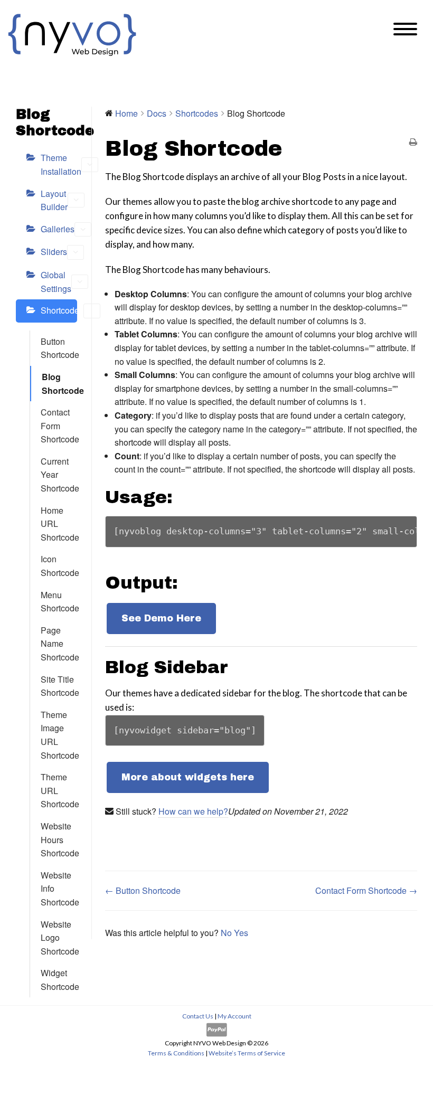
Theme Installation (59, 164)
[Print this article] (413, 142)
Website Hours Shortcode (59, 839)
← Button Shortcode (143, 890)
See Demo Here (161, 618)
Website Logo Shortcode (59, 937)
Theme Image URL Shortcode (59, 735)
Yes (241, 933)
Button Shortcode (59, 348)
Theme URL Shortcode (59, 790)
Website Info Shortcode (59, 888)
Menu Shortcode (59, 602)
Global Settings (56, 282)
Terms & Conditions (176, 1053)
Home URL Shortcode (59, 523)
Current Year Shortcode (59, 474)
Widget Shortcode (59, 980)
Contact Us (198, 1016)
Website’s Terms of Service (247, 1053)
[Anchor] (182, 497)
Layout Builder (54, 200)
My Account (234, 1016)
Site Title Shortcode (59, 686)
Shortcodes (59, 310)
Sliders (54, 252)
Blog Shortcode (59, 384)
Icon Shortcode (59, 566)
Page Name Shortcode (59, 643)
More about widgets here (187, 777)
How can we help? (193, 811)
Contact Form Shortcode (59, 425)
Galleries (57, 229)
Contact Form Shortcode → (366, 890)
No (227, 933)
